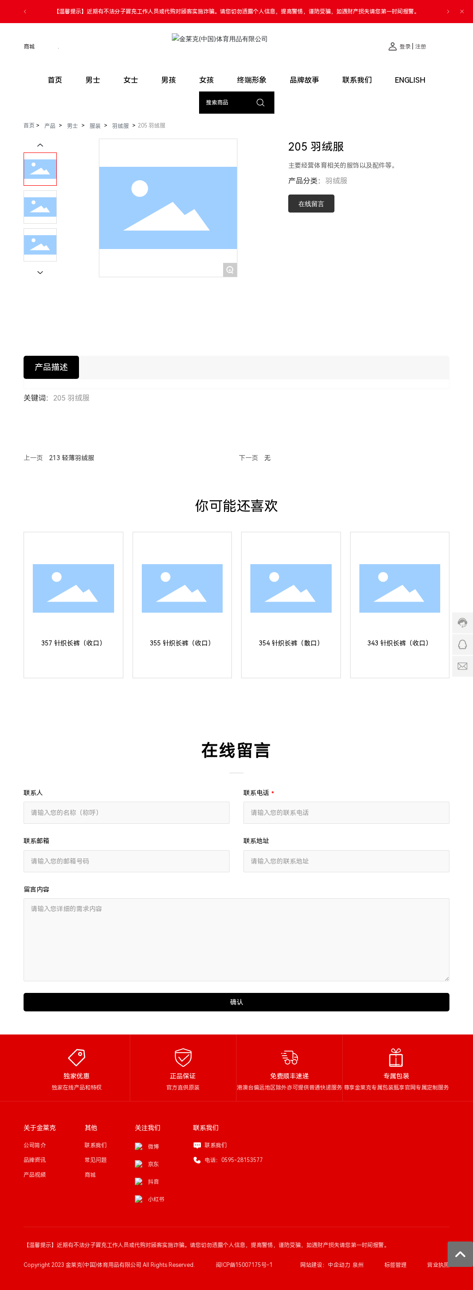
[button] (25, 11)
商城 (29, 46)
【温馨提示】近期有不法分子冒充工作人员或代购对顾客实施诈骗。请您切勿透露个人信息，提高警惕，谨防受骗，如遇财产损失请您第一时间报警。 (236, 11)
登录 (406, 46)
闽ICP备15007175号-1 (244, 1265)
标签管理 (395, 1265)
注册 (420, 46)
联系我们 (216, 1145)
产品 (49, 126)
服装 (95, 126)
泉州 (358, 1265)
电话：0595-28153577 (234, 1160)
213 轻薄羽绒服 (71, 458)
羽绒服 (120, 126)
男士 (72, 126)
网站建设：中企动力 (325, 1265)
